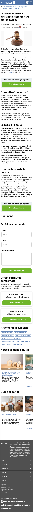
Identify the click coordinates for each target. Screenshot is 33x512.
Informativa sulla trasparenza (7, 489)
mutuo (9, 72)
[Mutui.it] (9, 4)
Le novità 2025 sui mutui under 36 (10, 415)
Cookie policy (3, 485)
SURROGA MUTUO (16, 312)
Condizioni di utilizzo (5, 487)
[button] (1, 2)
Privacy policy (4, 484)
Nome (3, 230)
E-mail (3, 240)
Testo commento (7, 250)
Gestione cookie (4, 490)
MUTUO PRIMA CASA (16, 295)
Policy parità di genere (5, 492)
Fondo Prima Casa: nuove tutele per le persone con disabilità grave (11, 373)
